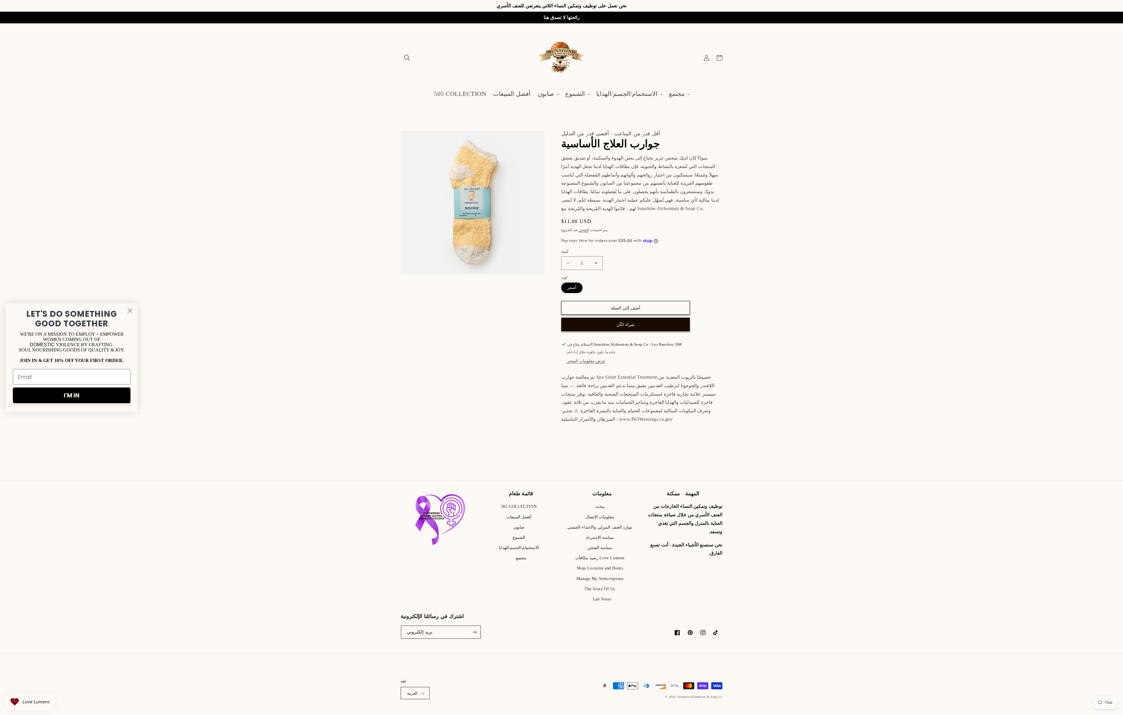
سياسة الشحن (600, 548)
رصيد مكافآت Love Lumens (599, 558)
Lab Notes (602, 599)
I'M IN (72, 395)
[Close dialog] (130, 310)
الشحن (584, 230)
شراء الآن (625, 324)
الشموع (519, 537)
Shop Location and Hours (600, 568)
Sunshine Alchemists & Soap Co (700, 696)
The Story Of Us (600, 589)
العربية (412, 693)
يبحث (599, 506)
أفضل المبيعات (519, 517)
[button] (407, 57)
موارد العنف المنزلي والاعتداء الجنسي (599, 527)
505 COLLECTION (519, 506)
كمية (565, 251)
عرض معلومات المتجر (586, 361)
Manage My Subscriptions (599, 578)
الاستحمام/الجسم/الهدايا (519, 548)
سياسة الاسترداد (600, 537)
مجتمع (521, 558)
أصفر (571, 287)
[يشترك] (474, 632)
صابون (519, 527)
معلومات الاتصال (599, 517)
